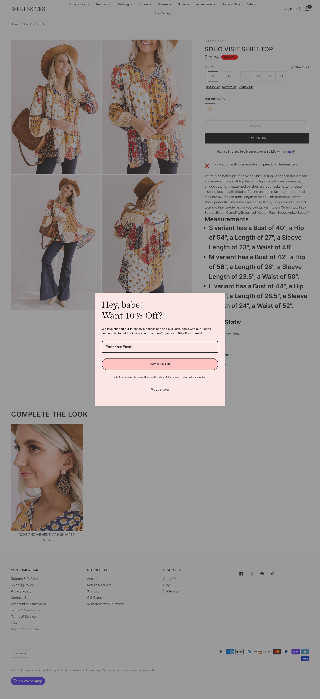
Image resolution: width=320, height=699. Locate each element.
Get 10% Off (160, 364)
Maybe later (160, 389)
